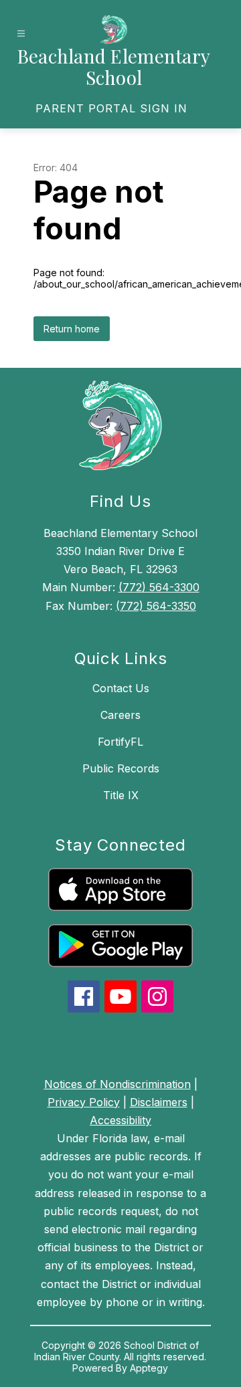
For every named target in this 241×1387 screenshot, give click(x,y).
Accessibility (120, 1120)
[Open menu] (21, 33)
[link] (111, 108)
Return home (72, 328)
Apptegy (149, 1368)
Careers (120, 715)
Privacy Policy (84, 1102)
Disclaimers (158, 1102)
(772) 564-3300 (158, 587)
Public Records (120, 768)
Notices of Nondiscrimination (117, 1084)
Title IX (121, 795)
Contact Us (120, 688)
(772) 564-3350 (156, 606)
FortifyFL (120, 741)
